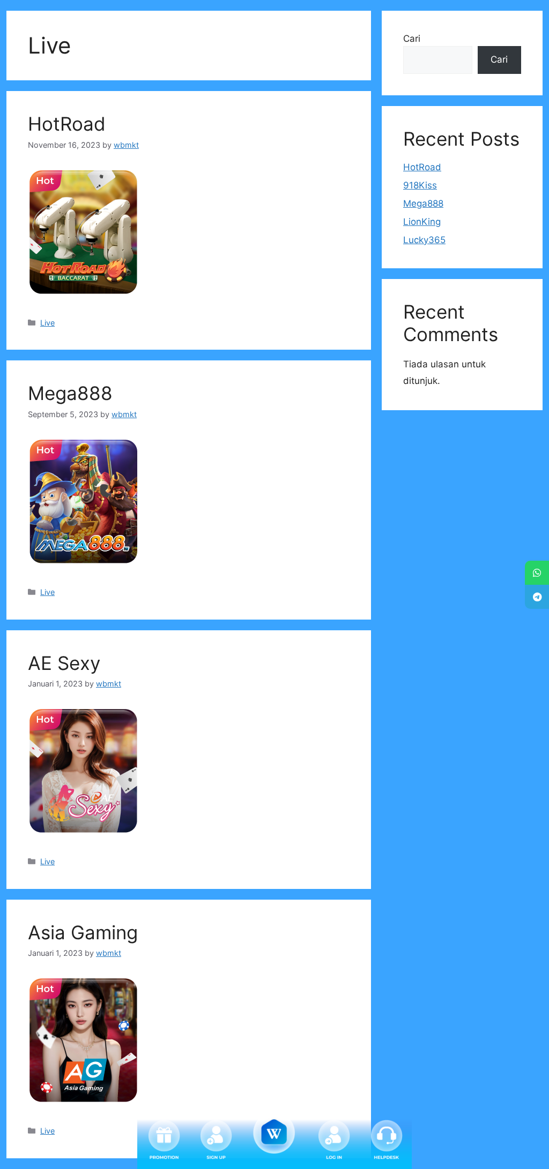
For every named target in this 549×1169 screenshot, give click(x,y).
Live (47, 322)
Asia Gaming (83, 932)
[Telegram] (537, 597)
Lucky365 (424, 240)
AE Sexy (64, 663)
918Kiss (420, 185)
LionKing (422, 221)
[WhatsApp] (537, 573)
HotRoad (67, 123)
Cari (411, 38)
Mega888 (70, 393)
